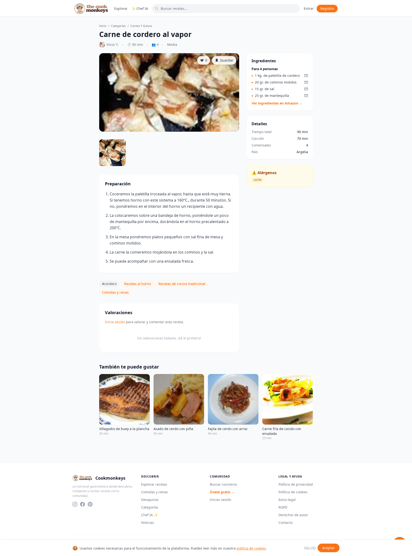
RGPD (282, 507)
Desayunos (150, 499)
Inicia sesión (115, 322)
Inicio (102, 26)
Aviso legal (287, 499)
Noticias (147, 522)
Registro (327, 8)
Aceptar (328, 548)
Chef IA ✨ (149, 515)
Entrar (309, 8)
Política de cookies (293, 492)
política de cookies (251, 548)
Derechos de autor (293, 515)
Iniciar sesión (220, 499)
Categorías (118, 26)
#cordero (109, 283)
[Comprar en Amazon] (306, 76)
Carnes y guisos (141, 26)
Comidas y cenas (115, 292)
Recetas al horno (137, 283)
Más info (310, 548)
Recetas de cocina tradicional (182, 283)
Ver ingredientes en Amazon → (277, 103)
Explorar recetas (154, 484)
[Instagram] (74, 504)
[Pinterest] (90, 504)
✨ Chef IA (139, 8)
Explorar (121, 8)
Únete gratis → (222, 492)
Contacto (285, 522)
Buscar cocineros (223, 484)
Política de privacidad (295, 484)
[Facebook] (82, 504)
